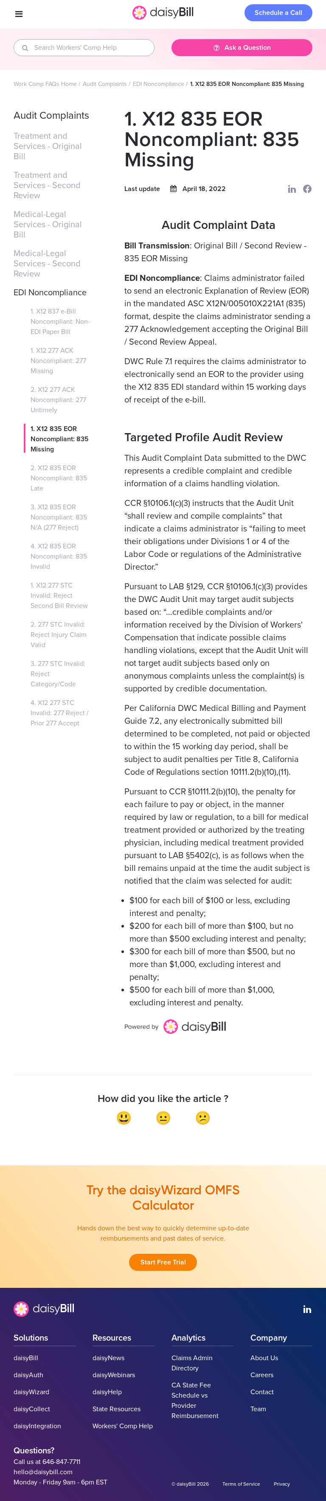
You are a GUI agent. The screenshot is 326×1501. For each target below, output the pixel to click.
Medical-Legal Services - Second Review (47, 263)
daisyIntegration (37, 1426)
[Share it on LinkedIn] (292, 189)
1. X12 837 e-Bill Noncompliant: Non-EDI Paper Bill (60, 321)
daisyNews (108, 1358)
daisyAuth (28, 1375)
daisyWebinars (114, 1375)
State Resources (117, 1409)
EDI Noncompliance (158, 84)
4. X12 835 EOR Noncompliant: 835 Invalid (59, 556)
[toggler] (19, 14)
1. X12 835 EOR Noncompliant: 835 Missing (60, 439)
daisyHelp (107, 1392)
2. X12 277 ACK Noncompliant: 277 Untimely (58, 399)
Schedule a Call (278, 13)
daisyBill (26, 1358)
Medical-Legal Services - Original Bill (48, 224)
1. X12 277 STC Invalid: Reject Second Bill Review (59, 595)
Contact (262, 1392)
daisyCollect (32, 1409)
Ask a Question (248, 47)
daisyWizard (31, 1392)
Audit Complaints (105, 84)
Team (258, 1409)
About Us (264, 1358)
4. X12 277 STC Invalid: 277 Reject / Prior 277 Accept (60, 713)
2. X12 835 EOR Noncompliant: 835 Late (59, 478)
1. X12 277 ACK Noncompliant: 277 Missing (58, 360)
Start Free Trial (163, 1262)
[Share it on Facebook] (307, 189)
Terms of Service (241, 1484)
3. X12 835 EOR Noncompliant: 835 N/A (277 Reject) (59, 517)
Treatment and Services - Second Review (47, 185)
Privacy (282, 1484)
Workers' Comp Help (123, 1426)
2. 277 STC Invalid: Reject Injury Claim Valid (59, 634)
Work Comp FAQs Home (45, 84)
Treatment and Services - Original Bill (48, 146)
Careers (261, 1375)
